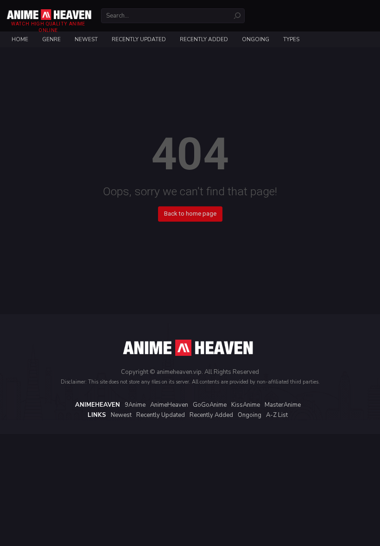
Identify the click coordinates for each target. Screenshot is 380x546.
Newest (86, 39)
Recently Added (204, 39)
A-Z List (277, 415)
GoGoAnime (210, 405)
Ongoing (255, 39)
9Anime (135, 405)
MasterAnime (283, 405)
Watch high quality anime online (48, 27)
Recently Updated (139, 39)
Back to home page (190, 213)
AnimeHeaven (169, 405)
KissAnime (245, 405)
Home (20, 39)
